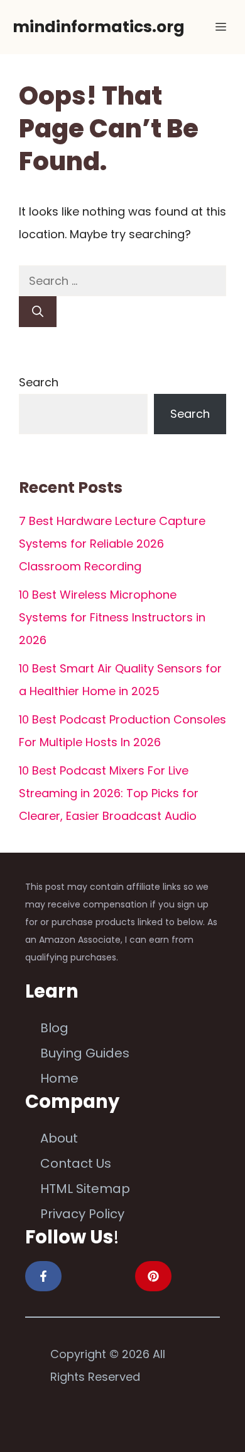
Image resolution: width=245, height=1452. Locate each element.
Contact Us (75, 1163)
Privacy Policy (82, 1214)
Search (38, 382)
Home (59, 1078)
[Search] (38, 311)
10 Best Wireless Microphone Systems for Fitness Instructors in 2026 (112, 617)
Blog (54, 1028)
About (59, 1138)
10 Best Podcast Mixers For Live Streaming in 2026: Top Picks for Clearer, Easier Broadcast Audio (109, 793)
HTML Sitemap (85, 1188)
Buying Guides (84, 1053)
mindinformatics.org (99, 27)
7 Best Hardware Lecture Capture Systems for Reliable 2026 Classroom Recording (112, 543)
